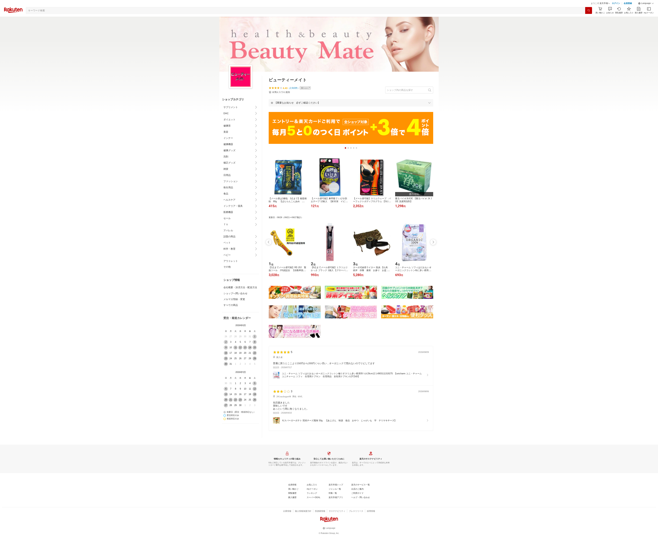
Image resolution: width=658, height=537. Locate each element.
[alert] (351, 102)
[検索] (588, 10)
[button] (646, 3)
